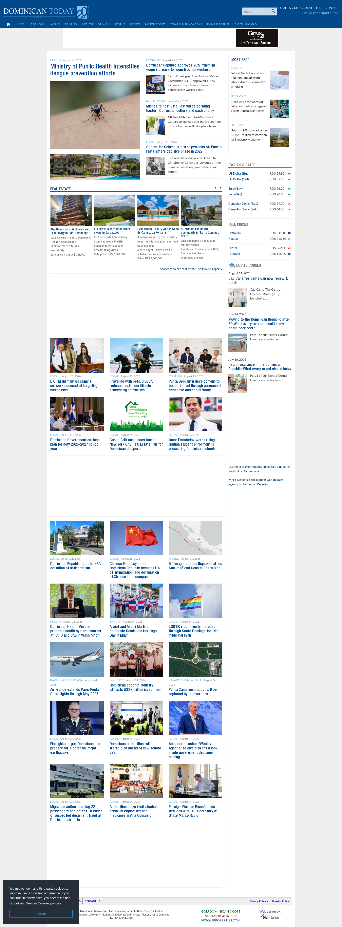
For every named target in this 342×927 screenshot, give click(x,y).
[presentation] (216, 187)
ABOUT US (296, 8)
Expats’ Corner (218, 24)
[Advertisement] (136, 38)
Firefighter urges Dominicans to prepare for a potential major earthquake (75, 748)
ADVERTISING (314, 8)
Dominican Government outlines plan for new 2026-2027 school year (75, 444)
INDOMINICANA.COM (221, 916)
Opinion (104, 24)
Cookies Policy (280, 901)
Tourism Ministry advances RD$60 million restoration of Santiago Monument (249, 134)
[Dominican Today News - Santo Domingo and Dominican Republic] (46, 12)
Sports (135, 24)
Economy (38, 24)
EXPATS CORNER (248, 265)
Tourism (71, 24)
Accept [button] (41, 913)
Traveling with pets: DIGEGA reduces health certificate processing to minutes (131, 386)
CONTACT (332, 8)
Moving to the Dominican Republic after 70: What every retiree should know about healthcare (259, 324)
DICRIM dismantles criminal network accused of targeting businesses (74, 386)
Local (21, 24)
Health (87, 24)
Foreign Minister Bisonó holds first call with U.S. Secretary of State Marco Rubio (193, 811)
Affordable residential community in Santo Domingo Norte (200, 233)
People (119, 24)
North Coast (155, 24)
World (55, 24)
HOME (282, 8)
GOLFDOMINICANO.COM (220, 911)
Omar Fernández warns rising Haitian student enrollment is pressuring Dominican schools (192, 444)
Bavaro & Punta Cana (186, 24)
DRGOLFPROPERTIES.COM (220, 920)
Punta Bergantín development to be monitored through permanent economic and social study (195, 386)
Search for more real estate (178, 269)
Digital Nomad (245, 24)
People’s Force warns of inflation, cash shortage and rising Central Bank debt (249, 106)
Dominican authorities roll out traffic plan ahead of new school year (135, 748)
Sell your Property (210, 269)
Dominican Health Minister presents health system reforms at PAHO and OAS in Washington (75, 631)
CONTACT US (92, 901)
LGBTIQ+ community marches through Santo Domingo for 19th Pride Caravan (194, 631)
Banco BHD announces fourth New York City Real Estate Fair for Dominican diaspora (136, 444)
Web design (267, 911)
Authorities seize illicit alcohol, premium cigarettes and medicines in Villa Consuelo (133, 811)
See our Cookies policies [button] (43, 903)
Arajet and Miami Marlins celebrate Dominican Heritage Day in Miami (133, 631)
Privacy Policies (259, 901)
